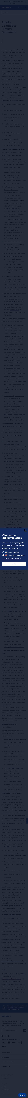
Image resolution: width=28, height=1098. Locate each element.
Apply (14, 564)
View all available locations (11, 558)
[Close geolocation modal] (25, 530)
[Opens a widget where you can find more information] (22, 1095)
